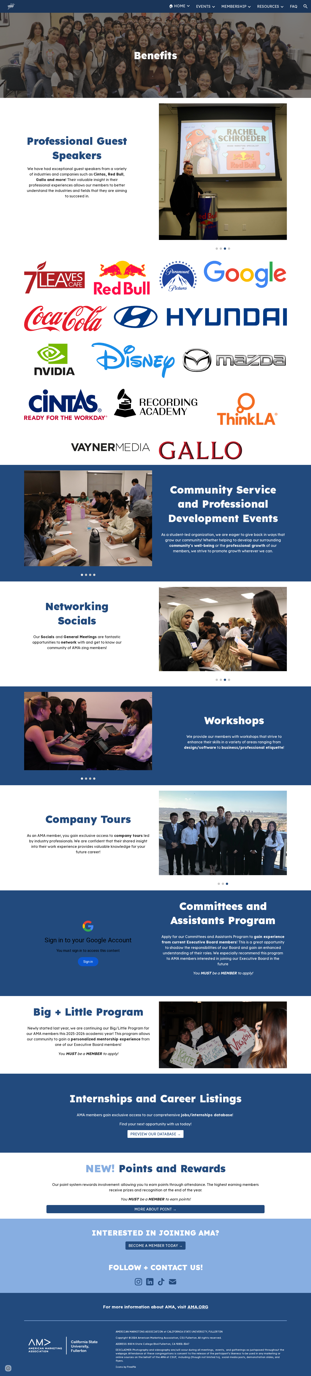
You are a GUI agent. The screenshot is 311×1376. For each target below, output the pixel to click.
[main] (155, 55)
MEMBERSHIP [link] (233, 6)
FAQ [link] (293, 6)
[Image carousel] (223, 176)
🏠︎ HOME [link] (177, 6)
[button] (305, 6)
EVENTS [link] (203, 6)
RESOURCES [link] (268, 6)
